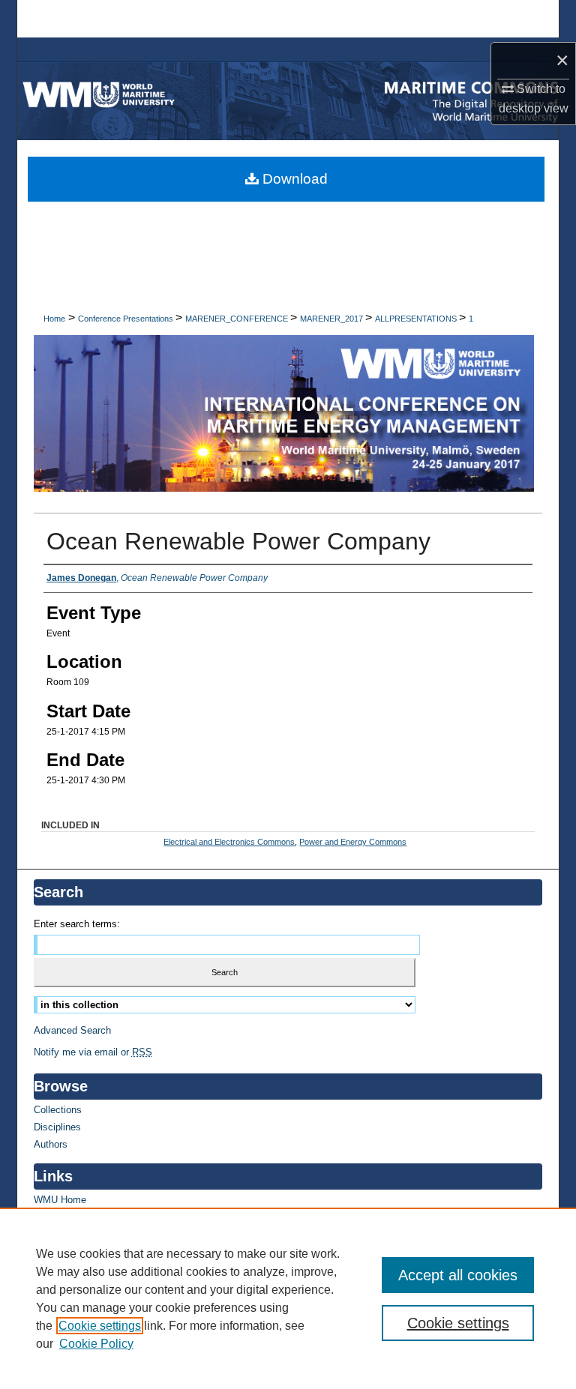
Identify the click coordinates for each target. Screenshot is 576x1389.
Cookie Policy (96, 1343)
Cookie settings (99, 1325)
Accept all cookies (458, 1275)
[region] (288, 1298)
